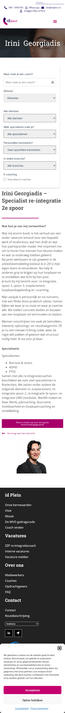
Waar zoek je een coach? (18, 74)
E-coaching (10, 174)
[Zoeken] (63, 2)
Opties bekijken (32, 700)
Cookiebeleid (22, 708)
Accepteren (32, 690)
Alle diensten (11, 111)
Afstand (8, 90)
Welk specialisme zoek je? (19, 126)
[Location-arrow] (18, 633)
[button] (59, 648)
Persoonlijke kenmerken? (18, 142)
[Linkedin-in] (9, 633)
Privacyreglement (39, 708)
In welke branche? (14, 158)
